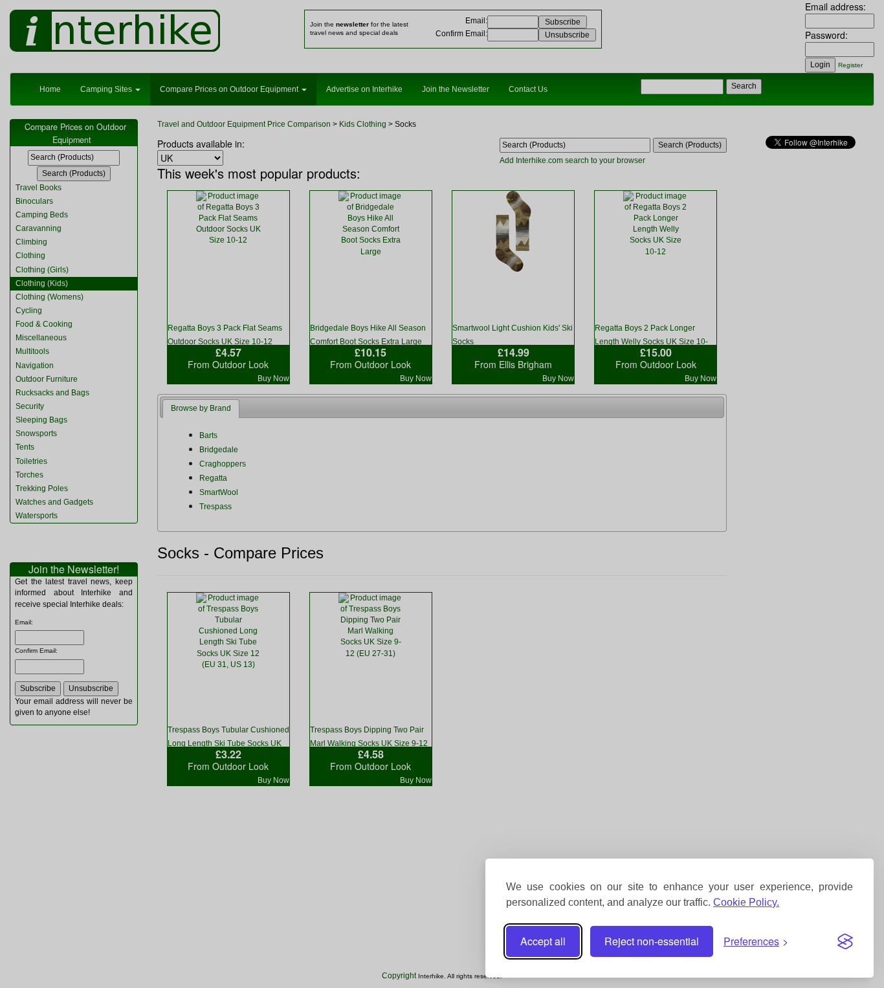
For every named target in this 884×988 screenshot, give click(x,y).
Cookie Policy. (746, 902)
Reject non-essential (651, 941)
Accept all (543, 941)
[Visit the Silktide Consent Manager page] (845, 941)
